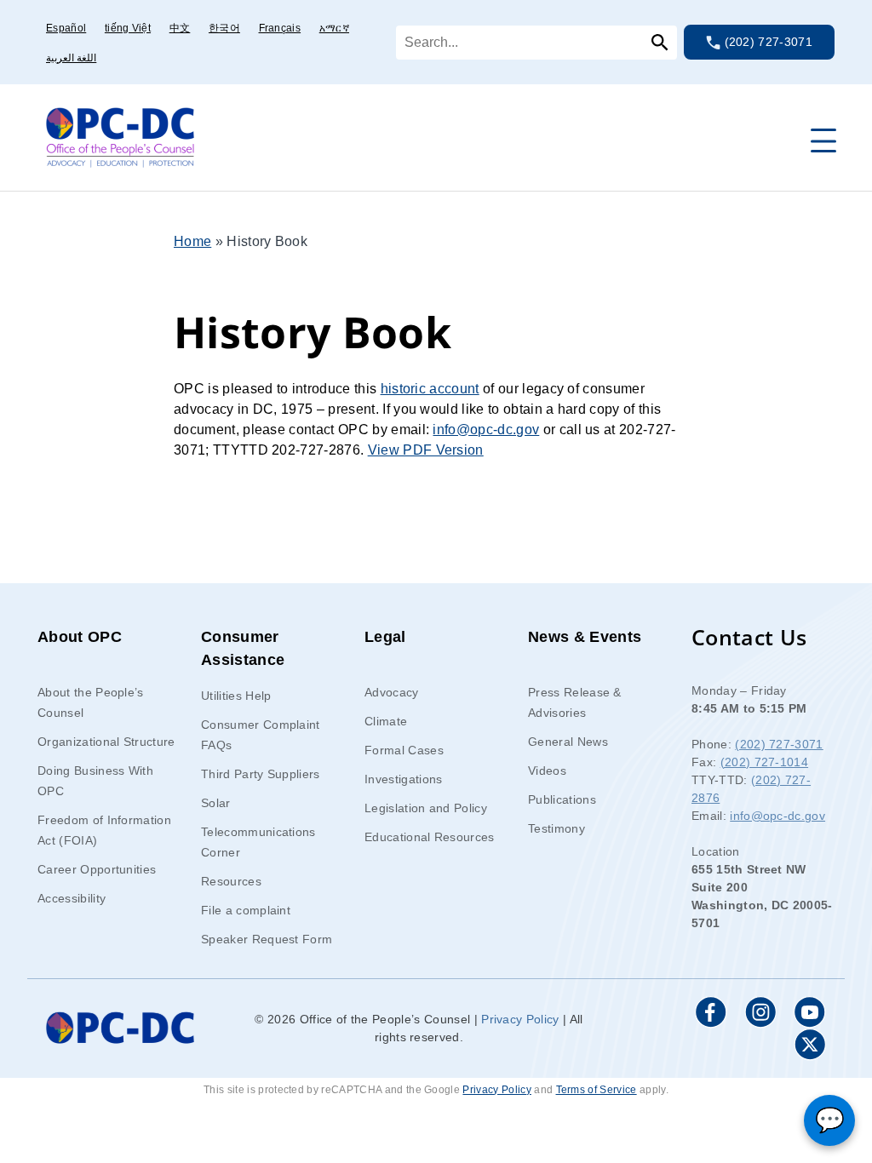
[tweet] (810, 1044)
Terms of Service (596, 1090)
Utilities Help (236, 695)
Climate (385, 721)
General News (568, 741)
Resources (231, 881)
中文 (180, 28)
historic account (430, 388)
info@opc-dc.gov (486, 429)
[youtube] (810, 1012)
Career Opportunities (96, 869)
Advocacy (391, 692)
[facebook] (711, 1012)
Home (192, 241)
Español (66, 28)
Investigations (403, 779)
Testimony (556, 828)
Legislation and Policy (425, 808)
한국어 (224, 28)
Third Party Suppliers (260, 774)
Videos (547, 770)
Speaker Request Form (266, 939)
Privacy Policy (520, 1019)
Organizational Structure (106, 741)
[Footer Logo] (120, 1028)
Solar (216, 803)
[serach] (536, 43)
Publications (562, 799)
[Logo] (120, 136)
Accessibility (71, 898)
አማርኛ (334, 28)
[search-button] (655, 43)
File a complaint (245, 910)
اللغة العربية (71, 58)
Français (280, 28)
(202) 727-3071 (766, 42)
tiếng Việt (128, 28)
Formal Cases (404, 750)
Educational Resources (429, 837)
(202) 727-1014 (764, 762)
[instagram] (760, 1012)
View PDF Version (426, 450)
